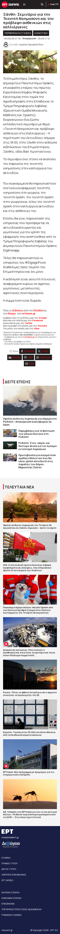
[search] (42, 4)
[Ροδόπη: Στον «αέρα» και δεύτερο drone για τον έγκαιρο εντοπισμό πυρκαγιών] (10, 445)
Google (43, 317)
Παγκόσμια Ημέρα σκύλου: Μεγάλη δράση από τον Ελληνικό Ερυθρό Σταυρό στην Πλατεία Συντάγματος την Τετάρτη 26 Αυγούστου (28, 610)
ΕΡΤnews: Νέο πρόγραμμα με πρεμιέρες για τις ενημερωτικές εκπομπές (28, 773)
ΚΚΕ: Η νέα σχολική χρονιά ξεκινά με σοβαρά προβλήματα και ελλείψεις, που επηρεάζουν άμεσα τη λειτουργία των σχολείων (27, 568)
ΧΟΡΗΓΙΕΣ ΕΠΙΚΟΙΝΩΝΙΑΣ (14, 874)
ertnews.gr (29, 337)
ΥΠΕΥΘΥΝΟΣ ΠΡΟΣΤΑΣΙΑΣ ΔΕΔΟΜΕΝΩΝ (21, 909)
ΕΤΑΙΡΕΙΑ (6, 857)
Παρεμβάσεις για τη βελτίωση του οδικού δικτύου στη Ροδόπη (36, 434)
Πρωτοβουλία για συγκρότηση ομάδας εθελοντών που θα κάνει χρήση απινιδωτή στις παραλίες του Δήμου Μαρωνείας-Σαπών (37, 461)
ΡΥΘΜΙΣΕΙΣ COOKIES (11, 914)
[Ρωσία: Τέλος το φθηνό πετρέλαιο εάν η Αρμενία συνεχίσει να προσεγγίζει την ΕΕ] (30, 675)
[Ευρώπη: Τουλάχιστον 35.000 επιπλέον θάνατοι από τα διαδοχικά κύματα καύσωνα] (30, 714)
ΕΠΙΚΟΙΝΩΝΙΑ (8, 903)
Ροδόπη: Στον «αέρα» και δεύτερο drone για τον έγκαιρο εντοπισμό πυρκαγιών (37, 446)
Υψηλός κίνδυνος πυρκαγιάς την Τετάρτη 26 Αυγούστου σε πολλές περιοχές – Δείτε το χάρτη (29, 526)
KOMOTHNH (41, 33)
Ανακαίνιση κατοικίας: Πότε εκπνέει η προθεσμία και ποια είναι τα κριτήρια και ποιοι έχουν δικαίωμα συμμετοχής (29, 653)
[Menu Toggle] (24, 4)
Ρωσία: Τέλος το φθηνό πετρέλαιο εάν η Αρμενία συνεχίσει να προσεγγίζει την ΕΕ (30, 694)
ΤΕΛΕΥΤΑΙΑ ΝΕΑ (19, 487)
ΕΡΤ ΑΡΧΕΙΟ (7, 880)
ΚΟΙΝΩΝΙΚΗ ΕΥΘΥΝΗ (11, 898)
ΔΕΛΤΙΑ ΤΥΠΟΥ (9, 869)
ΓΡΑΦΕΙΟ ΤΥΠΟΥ (10, 863)
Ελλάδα (38, 310)
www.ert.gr (7, 930)
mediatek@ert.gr (10, 837)
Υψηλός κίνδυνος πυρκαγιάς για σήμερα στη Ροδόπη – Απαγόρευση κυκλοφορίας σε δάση (30, 421)
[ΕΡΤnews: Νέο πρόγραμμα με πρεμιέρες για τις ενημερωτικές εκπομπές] (30, 754)
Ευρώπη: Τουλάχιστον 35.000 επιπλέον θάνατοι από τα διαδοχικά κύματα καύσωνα (29, 733)
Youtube (42, 325)
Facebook (37, 320)
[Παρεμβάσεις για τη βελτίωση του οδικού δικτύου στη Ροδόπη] (10, 433)
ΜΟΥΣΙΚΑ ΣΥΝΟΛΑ (11, 892)
